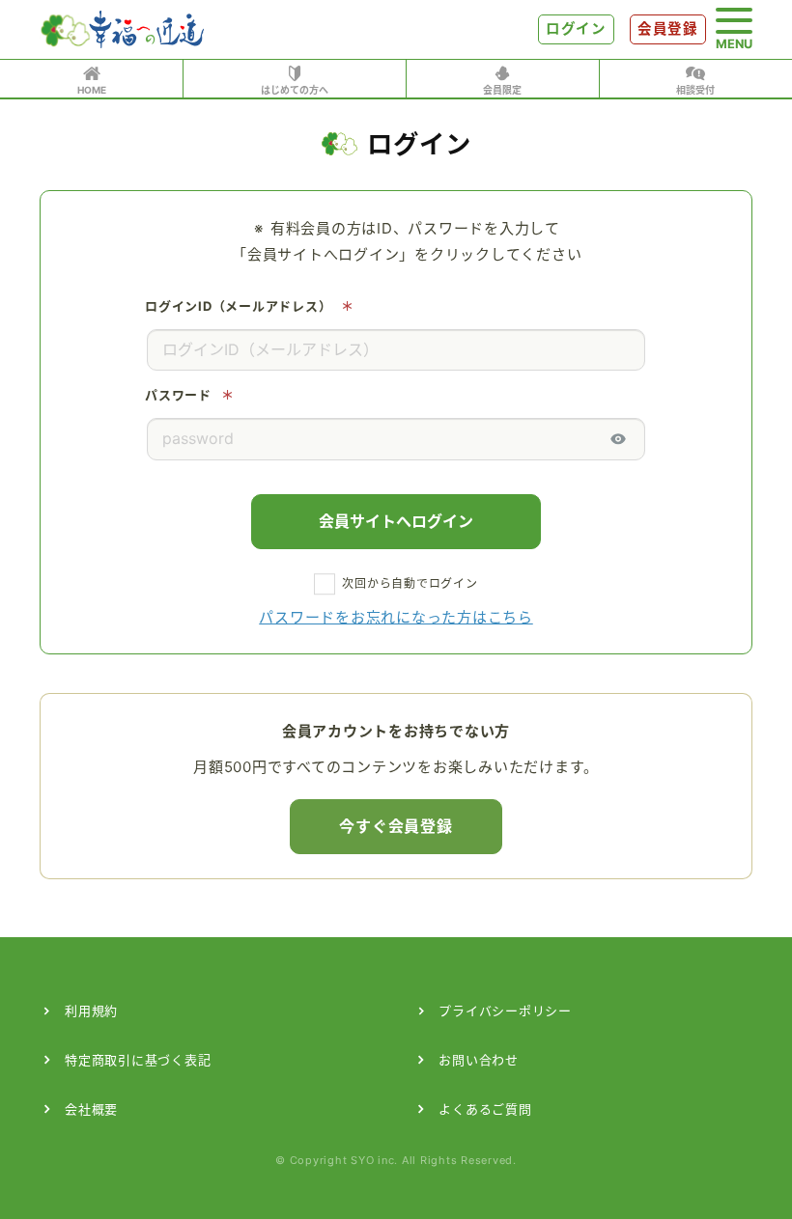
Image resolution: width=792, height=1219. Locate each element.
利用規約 (91, 1010)
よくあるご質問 (484, 1109)
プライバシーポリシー (505, 1010)
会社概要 (91, 1109)
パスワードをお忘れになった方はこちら (396, 617)
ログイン (576, 29)
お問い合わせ (478, 1059)
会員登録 (667, 29)
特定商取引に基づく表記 (138, 1059)
